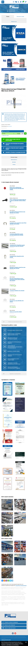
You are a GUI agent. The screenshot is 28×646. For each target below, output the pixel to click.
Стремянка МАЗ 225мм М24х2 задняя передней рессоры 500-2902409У (17, 246)
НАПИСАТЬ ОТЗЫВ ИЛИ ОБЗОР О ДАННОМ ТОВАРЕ (15, 148)
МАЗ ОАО (10, 126)
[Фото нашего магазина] (7, 510)
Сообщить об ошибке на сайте (6, 639)
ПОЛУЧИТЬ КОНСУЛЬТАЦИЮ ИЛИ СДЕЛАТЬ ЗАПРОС (15, 144)
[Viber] (6, 580)
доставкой (15, 599)
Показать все (14, 21)
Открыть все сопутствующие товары (15, 321)
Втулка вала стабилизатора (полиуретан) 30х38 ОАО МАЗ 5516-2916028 (17, 188)
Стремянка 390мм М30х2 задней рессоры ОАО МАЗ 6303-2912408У (16, 234)
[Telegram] (12, 580)
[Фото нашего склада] (7, 552)
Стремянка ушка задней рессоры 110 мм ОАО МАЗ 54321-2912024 (18, 223)
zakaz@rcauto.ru (11, 11)
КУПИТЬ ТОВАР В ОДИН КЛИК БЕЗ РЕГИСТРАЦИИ (13, 140)
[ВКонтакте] (2, 580)
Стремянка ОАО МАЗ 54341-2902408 (17, 290)
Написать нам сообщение (9, 625)
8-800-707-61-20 (11, 9)
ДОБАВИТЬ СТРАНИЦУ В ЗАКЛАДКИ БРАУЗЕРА (15, 152)
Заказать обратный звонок (10, 627)
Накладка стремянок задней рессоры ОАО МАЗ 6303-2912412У (17, 268)
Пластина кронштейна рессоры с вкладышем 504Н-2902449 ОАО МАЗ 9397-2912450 (17, 279)
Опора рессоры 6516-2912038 (16, 311)
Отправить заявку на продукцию (11, 622)
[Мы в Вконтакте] (13, 633)
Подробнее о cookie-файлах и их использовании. (10, 644)
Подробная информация (20, 585)
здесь (23, 594)
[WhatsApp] (8, 580)
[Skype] (10, 580)
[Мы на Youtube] (15, 633)
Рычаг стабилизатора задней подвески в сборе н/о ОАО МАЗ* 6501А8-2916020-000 (18, 200)
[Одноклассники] (4, 580)
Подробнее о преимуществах (15, 373)
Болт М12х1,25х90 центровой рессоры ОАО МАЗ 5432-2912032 (17, 212)
